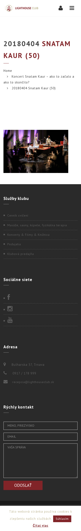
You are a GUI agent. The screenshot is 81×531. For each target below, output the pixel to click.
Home (7, 71)
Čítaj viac (40, 525)
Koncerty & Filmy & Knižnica (28, 235)
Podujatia (14, 244)
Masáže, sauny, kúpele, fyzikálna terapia (37, 225)
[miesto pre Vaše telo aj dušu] (20, 8)
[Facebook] (40, 297)
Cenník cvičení (17, 215)
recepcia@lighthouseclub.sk (33, 382)
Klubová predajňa (20, 254)
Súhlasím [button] (62, 519)
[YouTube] (40, 320)
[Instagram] (40, 309)
